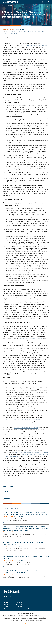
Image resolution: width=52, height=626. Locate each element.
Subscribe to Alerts (9, 608)
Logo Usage (19, 606)
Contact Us (7, 611)
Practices (6, 491)
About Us (6, 602)
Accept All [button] (21, 623)
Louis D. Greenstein (10, 31)
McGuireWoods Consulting (23, 608)
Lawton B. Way (13, 33)
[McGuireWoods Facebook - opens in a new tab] (6, 596)
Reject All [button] (31, 623)
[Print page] (7, 37)
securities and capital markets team (26, 427)
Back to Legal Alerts (9, 5)
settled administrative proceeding (30, 339)
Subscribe (7, 498)
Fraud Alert (19, 604)
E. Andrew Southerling (33, 31)
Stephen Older (21, 31)
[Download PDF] (4, 37)
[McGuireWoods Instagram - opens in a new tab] (10, 596)
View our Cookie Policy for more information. (31, 620)
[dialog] (26, 618)
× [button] (50, 612)
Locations (6, 604)
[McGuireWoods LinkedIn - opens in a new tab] (5, 596)
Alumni (6, 606)
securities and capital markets (13, 420)
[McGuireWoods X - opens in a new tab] (8, 596)
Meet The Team (8, 487)
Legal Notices (19, 602)
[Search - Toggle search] (42, 2)
